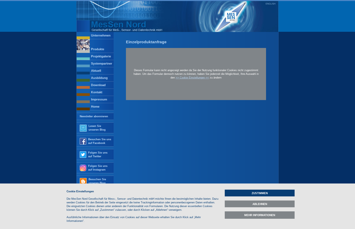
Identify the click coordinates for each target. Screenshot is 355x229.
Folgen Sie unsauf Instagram (97, 167)
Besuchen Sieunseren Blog (97, 181)
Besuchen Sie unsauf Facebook (99, 141)
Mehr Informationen (259, 215)
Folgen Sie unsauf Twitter (97, 154)
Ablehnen (259, 204)
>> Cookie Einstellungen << (192, 77)
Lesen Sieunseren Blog (97, 127)
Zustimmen (260, 193)
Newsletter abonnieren (94, 116)
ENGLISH (270, 3)
